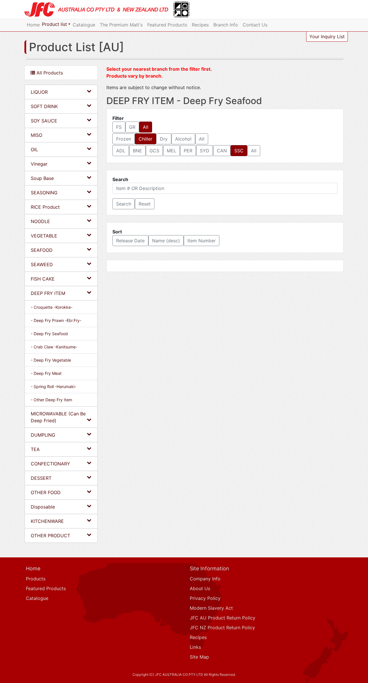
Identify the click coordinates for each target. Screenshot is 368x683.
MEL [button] (171, 151)
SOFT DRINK (44, 106)
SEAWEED (42, 264)
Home (33, 25)
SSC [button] (239, 151)
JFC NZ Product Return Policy (222, 627)
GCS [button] (154, 151)
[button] (123, 203)
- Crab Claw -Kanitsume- (54, 346)
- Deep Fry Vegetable (51, 360)
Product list (54, 24)
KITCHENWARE (47, 521)
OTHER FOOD (46, 492)
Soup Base (42, 178)
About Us (200, 588)
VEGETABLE (44, 236)
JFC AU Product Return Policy (222, 618)
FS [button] (119, 127)
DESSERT (41, 478)
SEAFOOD (42, 250)
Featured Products (167, 25)
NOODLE (40, 221)
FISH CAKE (43, 279)
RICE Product (45, 207)
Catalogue (84, 25)
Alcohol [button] (183, 139)
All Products (49, 73)
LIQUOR (39, 92)
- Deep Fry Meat (46, 373)
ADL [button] (120, 151)
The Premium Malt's (121, 25)
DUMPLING (43, 435)
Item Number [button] (201, 240)
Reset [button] (145, 204)
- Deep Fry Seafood (49, 333)
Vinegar (39, 164)
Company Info (205, 579)
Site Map (199, 657)
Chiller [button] (145, 139)
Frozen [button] (123, 139)
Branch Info (225, 25)
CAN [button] (222, 151)
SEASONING (44, 192)
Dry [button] (164, 139)
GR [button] (132, 127)
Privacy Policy (205, 598)
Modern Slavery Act (211, 608)
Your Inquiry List (327, 36)
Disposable (43, 507)
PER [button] (188, 151)
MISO (36, 135)
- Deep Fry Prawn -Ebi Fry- (56, 320)
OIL (34, 149)
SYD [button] (204, 151)
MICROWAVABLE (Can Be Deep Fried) (58, 417)
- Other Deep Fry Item (51, 399)
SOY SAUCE (44, 121)
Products (35, 579)
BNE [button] (137, 151)
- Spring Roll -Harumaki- (53, 386)
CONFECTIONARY (50, 464)
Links (195, 647)
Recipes (200, 25)
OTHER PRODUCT (50, 535)
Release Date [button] (130, 240)
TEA (35, 449)
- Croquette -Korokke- (51, 307)
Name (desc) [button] (166, 240)
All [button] (145, 127)
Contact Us (255, 25)
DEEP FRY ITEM (48, 293)
